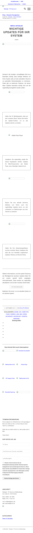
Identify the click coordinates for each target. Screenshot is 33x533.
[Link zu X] (21, 530)
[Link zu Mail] (29, 530)
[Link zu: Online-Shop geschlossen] (23, 370)
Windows (16, 318)
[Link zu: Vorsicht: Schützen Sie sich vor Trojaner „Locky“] (23, 357)
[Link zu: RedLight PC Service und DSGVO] (9, 357)
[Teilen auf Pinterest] (4, 328)
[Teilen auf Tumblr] (4, 334)
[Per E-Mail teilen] (4, 337)
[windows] (16, 57)
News (25, 314)
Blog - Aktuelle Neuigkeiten (11, 15)
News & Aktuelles (16, 26)
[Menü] (28, 8)
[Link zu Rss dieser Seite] (26, 530)
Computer (25, 312)
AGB (22, 1)
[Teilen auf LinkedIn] (4, 331)
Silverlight (17, 316)
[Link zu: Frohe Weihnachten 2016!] (23, 384)
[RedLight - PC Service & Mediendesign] (13, 8)
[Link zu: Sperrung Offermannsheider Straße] (9, 398)
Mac (21, 314)
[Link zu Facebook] (24, 530)
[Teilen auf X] (4, 325)
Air (20, 312)
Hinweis (13, 314)
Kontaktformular (15, 1)
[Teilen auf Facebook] (4, 323)
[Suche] (24, 8)
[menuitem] (15, 1)
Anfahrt (24, 4)
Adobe (16, 312)
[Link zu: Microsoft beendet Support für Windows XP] (9, 384)
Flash (8, 314)
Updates (24, 316)
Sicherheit (9, 316)
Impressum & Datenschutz (14, 4)
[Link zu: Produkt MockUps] (23, 398)
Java (17, 314)
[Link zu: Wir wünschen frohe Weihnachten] (9, 370)
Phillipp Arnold (24, 308)
